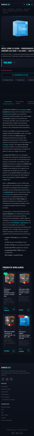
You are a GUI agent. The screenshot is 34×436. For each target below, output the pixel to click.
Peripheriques (5, 394)
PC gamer (5, 144)
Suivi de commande (6, 420)
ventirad (6, 192)
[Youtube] (11, 379)
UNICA (5, 5)
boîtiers (26, 187)
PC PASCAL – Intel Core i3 (20, 222)
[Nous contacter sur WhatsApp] (30, 1)
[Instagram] (7, 379)
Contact (3, 417)
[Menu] (32, 4)
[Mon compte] (24, 4)
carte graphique (11, 177)
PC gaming (6, 114)
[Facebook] (3, 379)
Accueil (4, 9)
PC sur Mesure (5, 397)
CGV (2, 409)
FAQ (2, 412)
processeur (23, 109)
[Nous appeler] (32, 1)
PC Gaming (4, 386)
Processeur (19, 9)
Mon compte (4, 415)
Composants (11, 9)
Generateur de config (8, 399)
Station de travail (5, 389)
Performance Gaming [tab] (20, 102)
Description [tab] (8, 102)
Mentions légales (5, 407)
